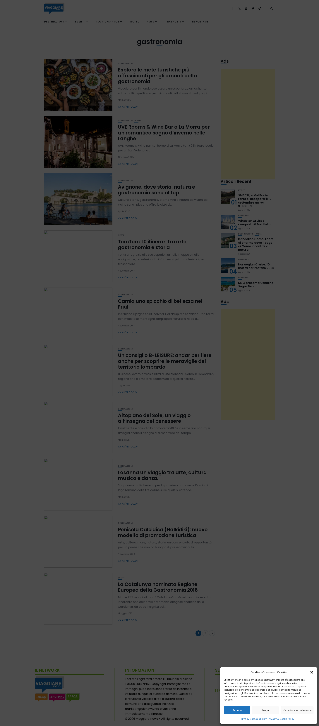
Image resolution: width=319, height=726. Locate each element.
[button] (311, 672)
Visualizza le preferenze (297, 710)
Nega (265, 710)
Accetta (237, 710)
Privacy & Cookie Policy (254, 718)
